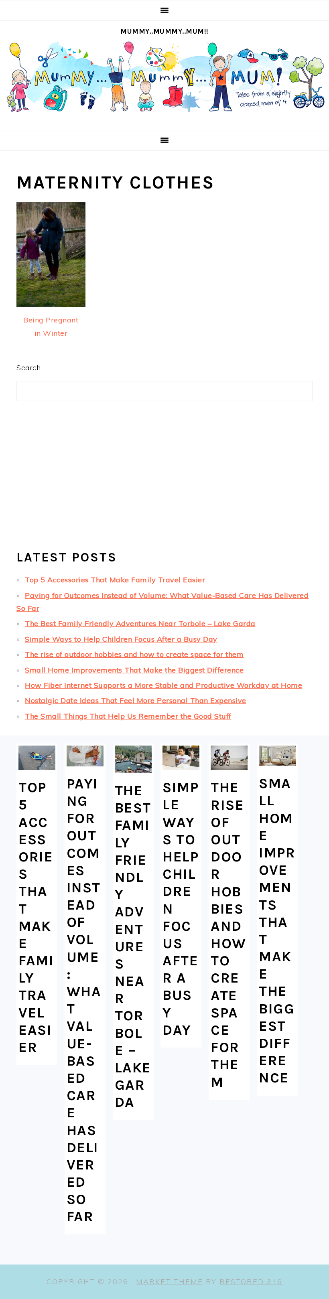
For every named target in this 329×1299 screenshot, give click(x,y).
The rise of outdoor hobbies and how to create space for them (134, 654)
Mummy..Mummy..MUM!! (164, 31)
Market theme (169, 1281)
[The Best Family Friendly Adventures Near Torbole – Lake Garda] (133, 759)
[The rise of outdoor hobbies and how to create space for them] (229, 758)
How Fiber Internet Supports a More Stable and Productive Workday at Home (163, 685)
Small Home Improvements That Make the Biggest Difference (134, 670)
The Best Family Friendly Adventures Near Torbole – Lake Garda (140, 623)
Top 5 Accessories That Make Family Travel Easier (115, 579)
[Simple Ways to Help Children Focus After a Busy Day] (180, 758)
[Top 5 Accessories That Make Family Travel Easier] (36, 758)
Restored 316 (250, 1281)
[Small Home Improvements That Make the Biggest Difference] (277, 756)
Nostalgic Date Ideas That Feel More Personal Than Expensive (135, 700)
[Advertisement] (164, 479)
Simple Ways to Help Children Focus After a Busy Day (121, 639)
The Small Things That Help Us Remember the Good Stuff (128, 716)
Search (28, 367)
